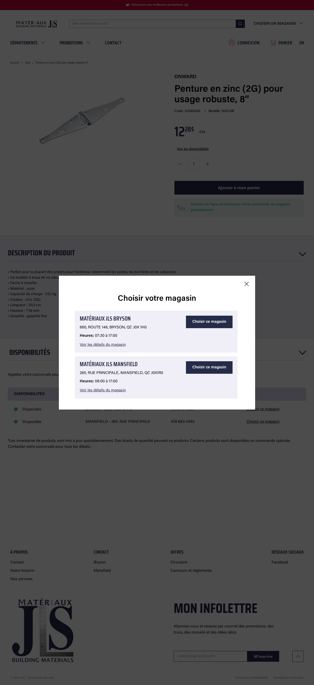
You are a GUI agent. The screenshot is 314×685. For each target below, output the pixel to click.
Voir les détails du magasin (103, 345)
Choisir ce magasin (209, 322)
